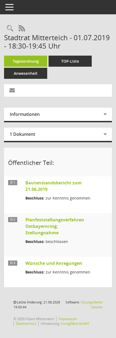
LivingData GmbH (75, 323)
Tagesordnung (26, 61)
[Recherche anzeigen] (10, 28)
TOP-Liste (70, 61)
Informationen (25, 114)
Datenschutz (26, 323)
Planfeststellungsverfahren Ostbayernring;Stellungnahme (54, 226)
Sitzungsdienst (92, 304)
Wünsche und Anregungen (53, 263)
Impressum (68, 318)
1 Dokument (22, 134)
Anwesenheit (25, 73)
